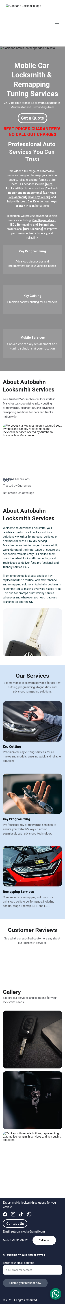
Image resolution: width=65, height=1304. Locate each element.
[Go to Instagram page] (13, 1214)
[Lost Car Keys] (30, 201)
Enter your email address (18, 1263)
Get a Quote (32, 118)
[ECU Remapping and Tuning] (29, 224)
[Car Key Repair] (39, 197)
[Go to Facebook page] (5, 1214)
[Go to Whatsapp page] (29, 1214)
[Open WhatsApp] (55, 1294)
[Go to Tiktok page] (21, 1214)
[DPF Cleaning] (33, 229)
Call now (44, 1240)
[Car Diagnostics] (43, 220)
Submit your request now (25, 1283)
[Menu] (57, 23)
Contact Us (15, 1224)
